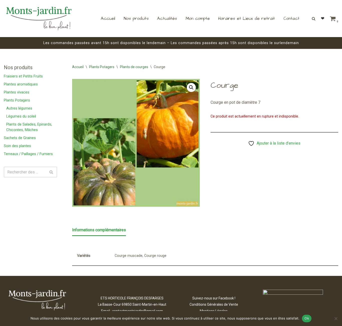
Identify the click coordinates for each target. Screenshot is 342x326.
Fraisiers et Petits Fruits (23, 76)
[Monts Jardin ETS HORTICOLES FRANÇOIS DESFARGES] (39, 19)
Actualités (167, 19)
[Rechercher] (313, 19)
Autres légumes (19, 108)
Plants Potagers (17, 100)
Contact (291, 19)
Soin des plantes (17, 146)
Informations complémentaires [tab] (99, 230)
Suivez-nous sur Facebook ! (213, 298)
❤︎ (322, 18)
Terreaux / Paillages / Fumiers (28, 154)
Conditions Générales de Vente (214, 304)
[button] (191, 87)
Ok (306, 318)
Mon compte (198, 19)
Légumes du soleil (21, 116)
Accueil (108, 19)
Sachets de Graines (20, 138)
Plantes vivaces (16, 92)
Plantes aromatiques (21, 84)
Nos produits (136, 19)
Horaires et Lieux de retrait (246, 19)
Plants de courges (134, 67)
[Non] (335, 318)
